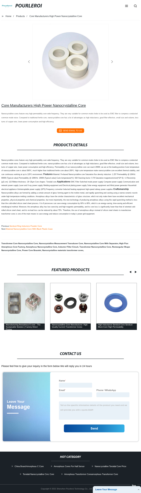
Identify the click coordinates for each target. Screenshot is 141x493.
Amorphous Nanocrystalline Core (41, 247)
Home (8, 16)
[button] (126, 6)
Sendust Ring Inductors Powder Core (26, 226)
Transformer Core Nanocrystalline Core (19, 243)
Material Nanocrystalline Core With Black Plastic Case (29, 229)
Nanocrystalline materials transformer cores (62, 250)
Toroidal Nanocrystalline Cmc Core (38, 474)
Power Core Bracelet (31, 250)
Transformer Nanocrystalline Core (95, 247)
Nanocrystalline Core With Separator (101, 243)
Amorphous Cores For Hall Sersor (69, 466)
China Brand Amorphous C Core (29, 466)
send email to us (72, 130)
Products (20, 16)
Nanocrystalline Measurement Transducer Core (61, 243)
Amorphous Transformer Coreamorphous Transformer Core (91, 474)
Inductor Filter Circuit (68, 247)
